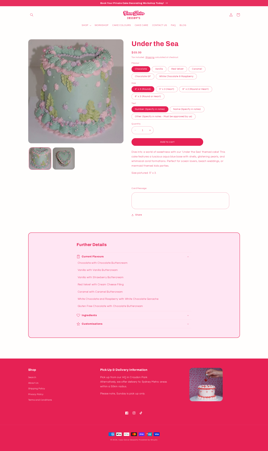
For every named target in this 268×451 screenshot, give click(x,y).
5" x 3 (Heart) (166, 89)
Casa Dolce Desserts (128, 440)
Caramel (197, 69)
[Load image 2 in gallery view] (64, 158)
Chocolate (141, 69)
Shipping (149, 57)
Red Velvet (177, 69)
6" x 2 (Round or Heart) (196, 89)
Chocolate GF (143, 76)
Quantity (136, 124)
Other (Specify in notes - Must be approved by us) (163, 116)
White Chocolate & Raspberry (176, 76)
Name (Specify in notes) (187, 109)
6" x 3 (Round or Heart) (148, 96)
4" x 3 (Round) (143, 89)
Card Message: (139, 188)
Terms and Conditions (40, 400)
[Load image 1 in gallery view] (40, 158)
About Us (33, 383)
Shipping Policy (36, 388)
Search (32, 377)
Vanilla (159, 69)
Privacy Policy (35, 394)
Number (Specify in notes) (150, 109)
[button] (31, 14)
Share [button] (138, 215)
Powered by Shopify (148, 440)
